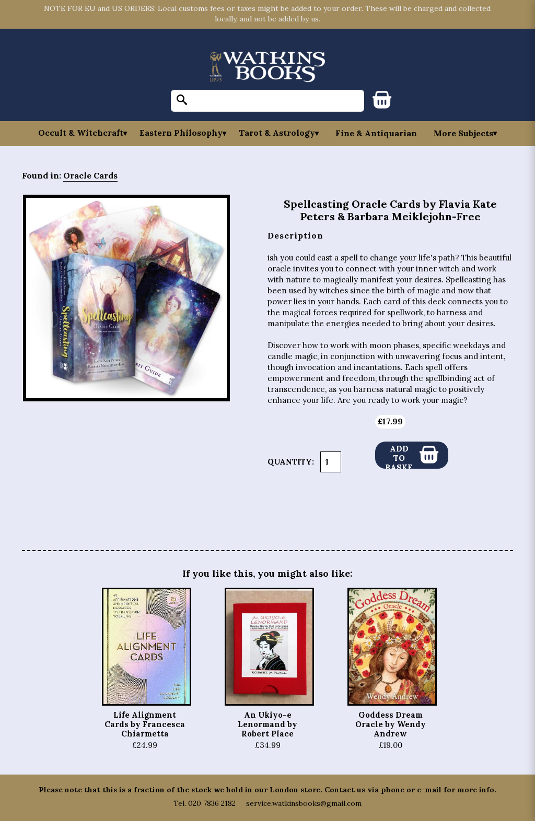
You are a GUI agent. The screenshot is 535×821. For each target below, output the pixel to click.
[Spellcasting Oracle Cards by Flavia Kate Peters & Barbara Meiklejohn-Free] (126, 298)
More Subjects (463, 133)
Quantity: (291, 462)
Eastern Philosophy (181, 132)
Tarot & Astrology (277, 132)
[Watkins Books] (267, 67)
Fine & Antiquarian (376, 133)
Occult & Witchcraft (80, 132)
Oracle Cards (90, 175)
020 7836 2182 (212, 803)
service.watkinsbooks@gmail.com (304, 803)
